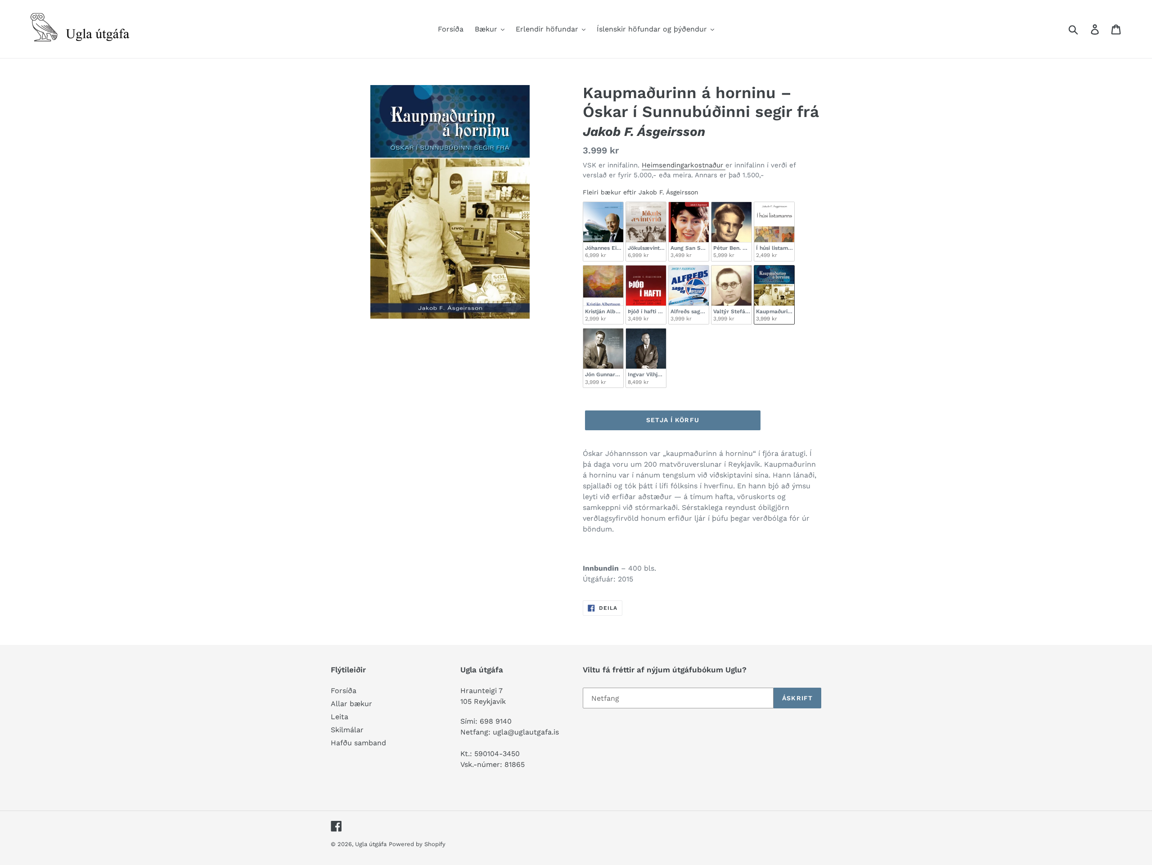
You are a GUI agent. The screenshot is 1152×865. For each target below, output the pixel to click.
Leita (339, 716)
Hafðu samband (358, 743)
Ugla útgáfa (371, 844)
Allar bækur (351, 703)
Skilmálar (347, 729)
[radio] (603, 231)
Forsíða (343, 690)
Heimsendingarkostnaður (683, 165)
